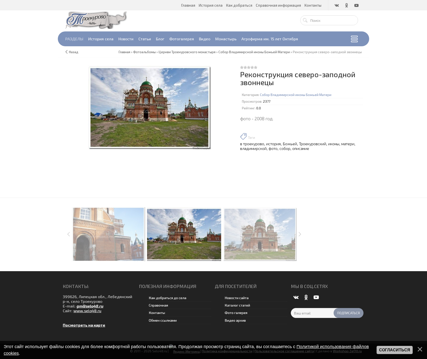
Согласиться (394, 350)
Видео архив (235, 320)
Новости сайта (237, 298)
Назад (73, 52)
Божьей (290, 143)
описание (300, 148)
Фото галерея (236, 313)
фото (273, 148)
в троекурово (252, 143)
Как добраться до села (167, 298)
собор (284, 148)
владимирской (253, 148)
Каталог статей (237, 305)
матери (347, 143)
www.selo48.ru (87, 310)
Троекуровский (312, 143)
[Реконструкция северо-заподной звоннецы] (149, 107)
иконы (333, 143)
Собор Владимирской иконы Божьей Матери (295, 95)
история (273, 143)
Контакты (157, 313)
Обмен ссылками (163, 320)
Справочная (158, 305)
